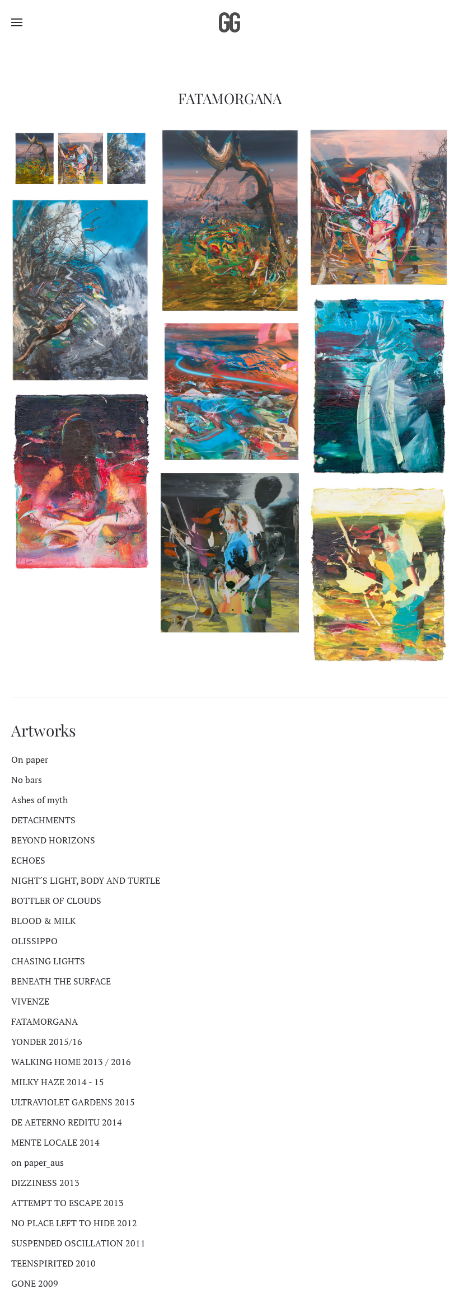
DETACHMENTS (43, 820)
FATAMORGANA (44, 1021)
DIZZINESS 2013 (45, 1182)
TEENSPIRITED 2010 (53, 1263)
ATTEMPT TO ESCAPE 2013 (67, 1203)
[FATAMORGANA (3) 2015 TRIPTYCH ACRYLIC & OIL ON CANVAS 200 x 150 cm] (80, 290)
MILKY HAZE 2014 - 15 (57, 1082)
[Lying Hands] (80, 481)
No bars (26, 779)
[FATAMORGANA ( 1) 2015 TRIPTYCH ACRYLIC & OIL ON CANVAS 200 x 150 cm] (230, 220)
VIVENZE (30, 1001)
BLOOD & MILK (43, 921)
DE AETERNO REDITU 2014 (66, 1122)
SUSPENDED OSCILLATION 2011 (78, 1243)
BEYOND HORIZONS (53, 840)
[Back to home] (229, 22)
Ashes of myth (39, 800)
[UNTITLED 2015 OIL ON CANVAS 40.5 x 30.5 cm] (379, 386)
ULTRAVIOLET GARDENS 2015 (73, 1102)
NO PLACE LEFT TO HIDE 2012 (74, 1223)
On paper (29, 759)
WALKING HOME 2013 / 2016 (71, 1062)
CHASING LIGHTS (48, 961)
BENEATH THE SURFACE (61, 981)
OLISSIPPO (34, 941)
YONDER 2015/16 (46, 1041)
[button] (16, 22)
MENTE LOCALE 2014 (55, 1142)
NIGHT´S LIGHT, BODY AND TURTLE (85, 880)
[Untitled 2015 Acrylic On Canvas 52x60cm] (230, 552)
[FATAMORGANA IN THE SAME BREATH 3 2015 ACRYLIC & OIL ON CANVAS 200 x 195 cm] (230, 392)
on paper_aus (37, 1162)
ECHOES (28, 860)
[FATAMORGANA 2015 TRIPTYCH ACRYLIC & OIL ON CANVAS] (80, 158)
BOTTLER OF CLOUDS (56, 900)
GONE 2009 (34, 1283)
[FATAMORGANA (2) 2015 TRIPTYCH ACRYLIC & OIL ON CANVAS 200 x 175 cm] (379, 207)
